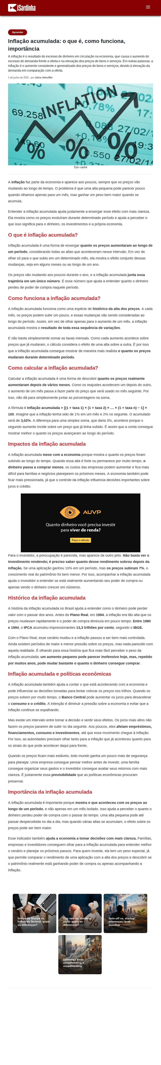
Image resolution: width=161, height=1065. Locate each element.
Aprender (17, 32)
